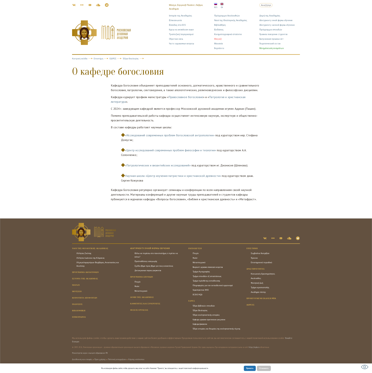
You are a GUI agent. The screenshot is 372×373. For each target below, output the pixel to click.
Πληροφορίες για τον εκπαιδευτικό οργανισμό (213, 285)
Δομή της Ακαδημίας (269, 15)
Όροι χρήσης (100, 359)
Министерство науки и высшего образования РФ (90, 353)
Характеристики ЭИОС (201, 290)
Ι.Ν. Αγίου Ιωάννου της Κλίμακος (90, 258)
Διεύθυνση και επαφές (82, 359)
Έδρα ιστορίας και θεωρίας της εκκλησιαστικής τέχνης (216, 329)
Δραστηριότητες (255, 269)
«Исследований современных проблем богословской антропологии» (169, 135)
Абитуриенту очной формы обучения (276, 20)
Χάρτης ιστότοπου (136, 359)
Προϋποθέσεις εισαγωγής (146, 261)
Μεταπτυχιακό (141, 291)
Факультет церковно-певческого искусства (208, 267)
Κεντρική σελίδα (79, 58)
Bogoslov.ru (219, 48)
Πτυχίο (137, 282)
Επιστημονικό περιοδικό (261, 262)
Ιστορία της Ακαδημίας (180, 15)
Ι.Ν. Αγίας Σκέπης (83, 253)
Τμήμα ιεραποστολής (260, 287)
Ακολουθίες (256, 278)
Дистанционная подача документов (148, 270)
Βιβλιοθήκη (220, 25)
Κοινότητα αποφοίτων (84, 298)
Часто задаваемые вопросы (181, 43)
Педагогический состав (270, 43)
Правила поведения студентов (273, 34)
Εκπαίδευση (195, 248)
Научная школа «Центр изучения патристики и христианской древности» (173, 176)
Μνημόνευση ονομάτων (271, 48)
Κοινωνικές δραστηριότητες (263, 274)
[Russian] (215, 3)
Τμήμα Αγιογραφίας (201, 271)
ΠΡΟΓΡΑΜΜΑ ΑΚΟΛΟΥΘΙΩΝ (85, 272)
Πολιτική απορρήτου (117, 359)
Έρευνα (254, 258)
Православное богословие (186, 97)
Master (137, 286)
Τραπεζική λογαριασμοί (181, 34)
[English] (222, 3)
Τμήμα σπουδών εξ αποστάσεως (207, 276)
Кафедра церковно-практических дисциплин (209, 319)
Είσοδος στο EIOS (177, 25)
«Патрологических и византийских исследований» (158, 165)
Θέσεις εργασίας (139, 310)
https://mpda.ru (254, 347)
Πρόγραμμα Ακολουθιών (227, 15)
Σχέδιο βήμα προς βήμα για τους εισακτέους (154, 266)
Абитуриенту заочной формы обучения (277, 25)
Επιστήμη (98, 58)
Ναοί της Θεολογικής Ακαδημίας (230, 20)
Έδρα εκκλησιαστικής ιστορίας (206, 315)
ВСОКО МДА (197, 294)
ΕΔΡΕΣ (113, 58)
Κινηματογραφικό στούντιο (228, 34)
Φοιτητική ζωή (257, 283)
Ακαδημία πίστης (258, 292)
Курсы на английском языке (181, 29)
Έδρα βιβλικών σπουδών (204, 306)
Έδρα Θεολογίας (131, 58)
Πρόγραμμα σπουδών (270, 29)
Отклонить (264, 368)
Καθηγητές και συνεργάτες (145, 303)
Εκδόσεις (219, 29)
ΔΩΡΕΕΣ (250, 305)
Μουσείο (218, 43)
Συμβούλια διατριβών (260, 253)
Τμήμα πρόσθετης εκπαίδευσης (206, 281)
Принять (249, 368)
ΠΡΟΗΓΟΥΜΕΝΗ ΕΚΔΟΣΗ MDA (261, 298)
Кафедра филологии (200, 324)
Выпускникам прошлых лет (271, 38)
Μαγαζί (218, 38)
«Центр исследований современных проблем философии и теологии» (171, 150)
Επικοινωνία (175, 20)
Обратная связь (176, 38)
